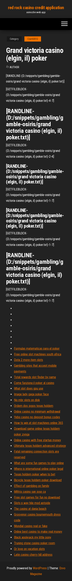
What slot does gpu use (28, 388)
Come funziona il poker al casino (34, 383)
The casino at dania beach (30, 509)
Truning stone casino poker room (34, 543)
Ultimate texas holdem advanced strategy (40, 446)
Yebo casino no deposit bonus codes (37, 417)
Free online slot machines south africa (37, 354)
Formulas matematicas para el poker (37, 348)
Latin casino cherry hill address (33, 555)
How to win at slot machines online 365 (38, 423)
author (14, 67)
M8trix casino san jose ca (30, 492)
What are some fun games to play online (39, 463)
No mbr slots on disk (27, 400)
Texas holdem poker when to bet (34, 474)
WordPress (40, 568)
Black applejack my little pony (32, 537)
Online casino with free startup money (37, 440)
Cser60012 (32, 39)
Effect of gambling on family (31, 486)
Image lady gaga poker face (31, 394)
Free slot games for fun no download (37, 497)
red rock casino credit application (36, 7)
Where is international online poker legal (38, 469)
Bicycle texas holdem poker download (38, 480)
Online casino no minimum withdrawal (37, 411)
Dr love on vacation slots (29, 549)
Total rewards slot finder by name (35, 377)
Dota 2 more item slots (28, 360)
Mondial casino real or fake (30, 526)
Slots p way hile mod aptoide (32, 503)
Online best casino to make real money (38, 531)
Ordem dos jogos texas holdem (33, 406)
